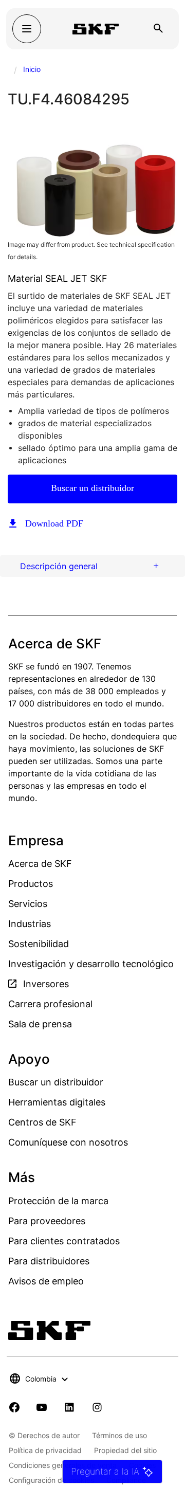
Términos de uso (119, 1435)
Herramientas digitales (56, 1102)
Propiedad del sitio (125, 1450)
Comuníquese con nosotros (68, 1142)
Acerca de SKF (40, 863)
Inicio (32, 69)
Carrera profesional (50, 1004)
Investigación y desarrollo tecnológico (91, 963)
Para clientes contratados (64, 1241)
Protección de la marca (58, 1200)
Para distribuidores (48, 1261)
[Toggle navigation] (26, 28)
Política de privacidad (45, 1450)
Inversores (45, 983)
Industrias (29, 923)
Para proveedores (46, 1220)
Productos (30, 883)
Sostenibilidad (38, 943)
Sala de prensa (40, 1024)
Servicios (27, 903)
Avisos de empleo (46, 1281)
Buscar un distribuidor (92, 488)
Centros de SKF (42, 1122)
